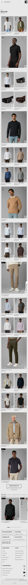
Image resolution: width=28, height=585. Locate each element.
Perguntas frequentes (19, 559)
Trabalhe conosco (5, 557)
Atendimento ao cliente (19, 553)
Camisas (9, 494)
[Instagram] (24, 566)
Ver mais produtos (14, 485)
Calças (23, 494)
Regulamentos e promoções (7, 568)
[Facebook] (24, 569)
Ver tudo (3, 494)
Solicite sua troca (18, 557)
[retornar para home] (7, 2)
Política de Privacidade (23, 580)
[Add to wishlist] (12, 17)
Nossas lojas (4, 553)
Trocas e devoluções (6, 572)
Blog (3, 561)
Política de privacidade (6, 570)
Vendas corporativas (18, 555)
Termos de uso (5, 575)
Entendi (14, 582)
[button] (15, 19)
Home (2, 10)
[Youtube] (24, 572)
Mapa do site (4, 559)
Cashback (4, 555)
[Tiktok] (24, 575)
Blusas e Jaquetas (16, 494)
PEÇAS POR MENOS (26, 287)
